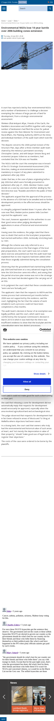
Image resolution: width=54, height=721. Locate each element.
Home (3, 21)
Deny (27, 389)
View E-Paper (22, 2)
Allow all (27, 382)
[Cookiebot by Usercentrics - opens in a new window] (39, 330)
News (16, 21)
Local (10, 21)
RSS (51, 2)
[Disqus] (27, 639)
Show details (40, 374)
